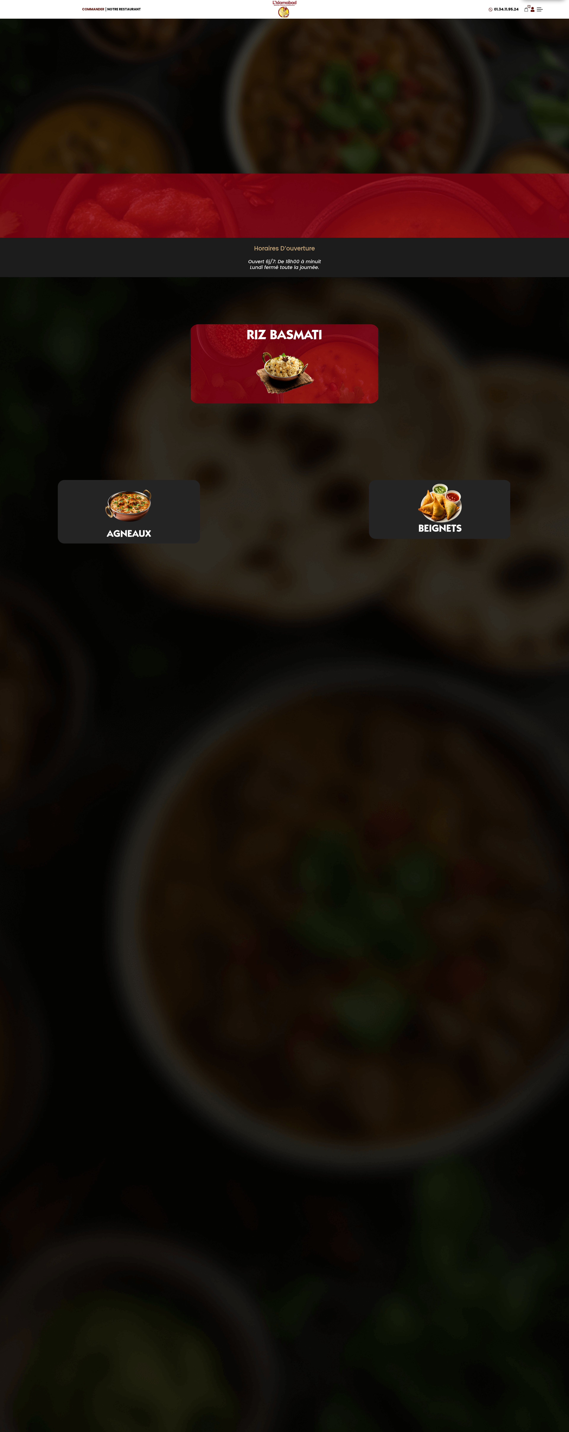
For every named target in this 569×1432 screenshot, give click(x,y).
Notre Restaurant (124, 9)
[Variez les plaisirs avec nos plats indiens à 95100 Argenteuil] (284, 9)
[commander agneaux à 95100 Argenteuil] (440, 504)
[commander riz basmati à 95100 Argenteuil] (35, 593)
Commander (93, 9)
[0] (526, 9)
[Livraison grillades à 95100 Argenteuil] (285, 375)
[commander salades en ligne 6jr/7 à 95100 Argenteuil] (426, 131)
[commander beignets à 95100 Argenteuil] (129, 504)
